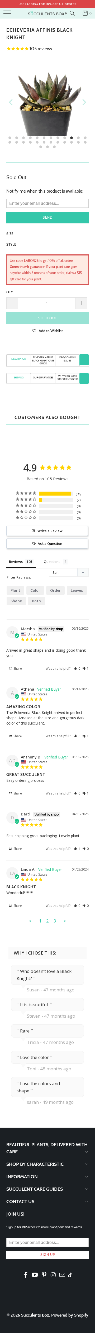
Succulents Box (35, 1315)
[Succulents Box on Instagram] (53, 1275)
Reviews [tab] (16, 561)
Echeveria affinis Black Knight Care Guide (43, 360)
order (55, 590)
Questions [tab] (52, 561)
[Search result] (73, 13)
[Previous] (11, 102)
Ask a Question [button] (50, 543)
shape (16, 600)
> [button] (65, 921)
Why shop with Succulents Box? (67, 378)
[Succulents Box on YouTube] (35, 1275)
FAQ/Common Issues (67, 359)
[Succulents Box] (47, 13)
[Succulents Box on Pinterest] (44, 1275)
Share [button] (17, 668)
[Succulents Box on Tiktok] (70, 1275)
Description (18, 358)
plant (15, 590)
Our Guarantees (43, 377)
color (35, 590)
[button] (47, 330)
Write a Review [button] (50, 530)
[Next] (83, 102)
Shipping (18, 377)
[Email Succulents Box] (62, 1275)
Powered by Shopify (69, 1315)
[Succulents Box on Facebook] (26, 1275)
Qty (9, 292)
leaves (77, 590)
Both (36, 600)
